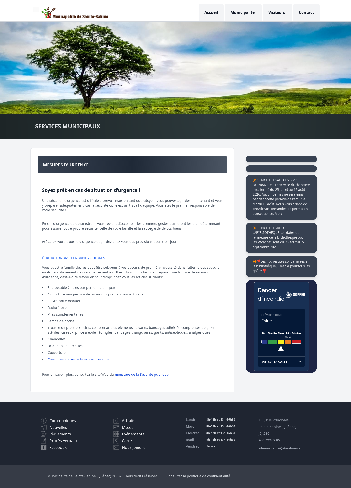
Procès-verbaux (63, 440)
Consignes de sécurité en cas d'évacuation (82, 359)
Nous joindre (133, 447)
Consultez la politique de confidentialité (198, 476)
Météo (128, 427)
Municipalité (242, 12)
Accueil (211, 12)
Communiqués (62, 420)
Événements (133, 434)
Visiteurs (276, 12)
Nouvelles (58, 427)
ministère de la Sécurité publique (142, 374)
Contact (306, 12)
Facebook (58, 447)
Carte (127, 440)
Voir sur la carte (274, 361)
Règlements (60, 434)
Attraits (128, 420)
